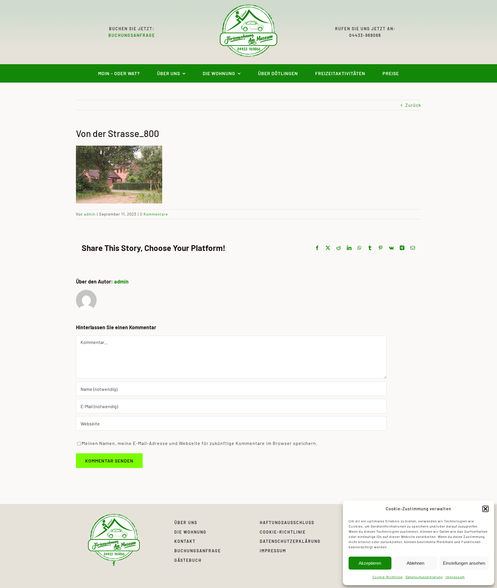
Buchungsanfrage (131, 35)
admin (89, 214)
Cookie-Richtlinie (387, 577)
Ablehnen (415, 563)
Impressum (455, 577)
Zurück (413, 105)
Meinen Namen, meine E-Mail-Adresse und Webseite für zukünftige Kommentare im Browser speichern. (200, 443)
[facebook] (114, 563)
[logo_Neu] (248, 6)
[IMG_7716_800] (114, 516)
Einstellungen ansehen (464, 563)
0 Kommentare (154, 214)
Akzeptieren (370, 563)
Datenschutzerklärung (424, 577)
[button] (485, 509)
